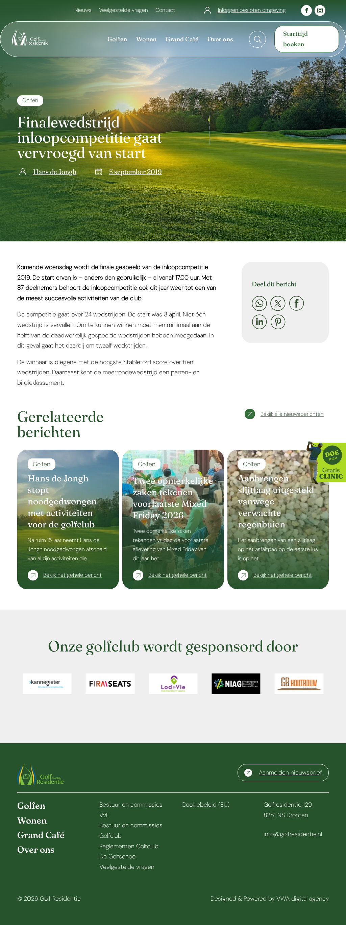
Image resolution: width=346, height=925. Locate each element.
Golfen (30, 100)
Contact (165, 11)
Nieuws (83, 11)
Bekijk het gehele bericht (72, 574)
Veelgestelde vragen (123, 11)
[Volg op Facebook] (306, 10)
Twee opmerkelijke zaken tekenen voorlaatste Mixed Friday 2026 (173, 497)
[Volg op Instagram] (320, 10)
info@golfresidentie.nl (293, 834)
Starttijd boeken (295, 39)
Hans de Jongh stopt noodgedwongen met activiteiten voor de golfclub (62, 501)
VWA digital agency (302, 899)
